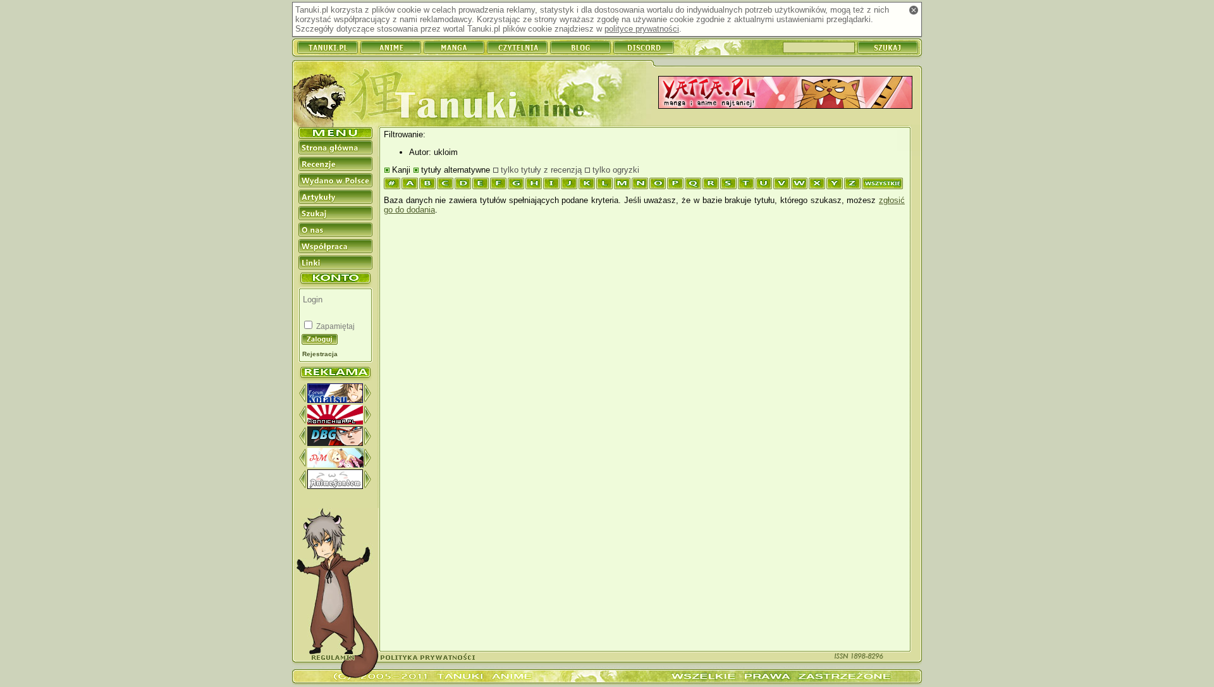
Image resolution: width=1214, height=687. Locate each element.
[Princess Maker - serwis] (335, 464)
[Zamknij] (913, 10)
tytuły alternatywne (455, 170)
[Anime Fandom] (335, 486)
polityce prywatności (641, 29)
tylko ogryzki (615, 170)
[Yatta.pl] (785, 93)
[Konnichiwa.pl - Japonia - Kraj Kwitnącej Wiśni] (335, 421)
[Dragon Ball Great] (335, 443)
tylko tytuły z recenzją (541, 170)
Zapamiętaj (334, 326)
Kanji (401, 170)
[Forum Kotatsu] (335, 400)
